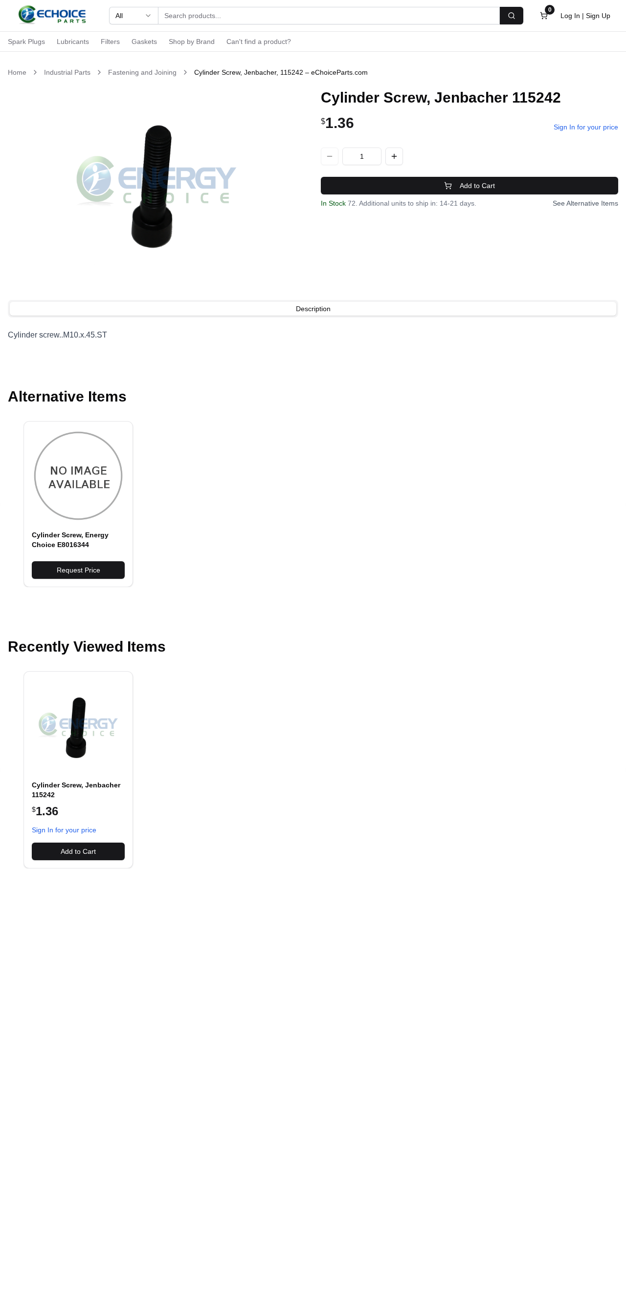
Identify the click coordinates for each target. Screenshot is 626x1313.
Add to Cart (477, 186)
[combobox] (133, 15)
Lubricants (73, 41)
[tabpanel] (313, 335)
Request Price (78, 570)
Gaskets (144, 41)
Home (17, 72)
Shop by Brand (192, 41)
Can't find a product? (258, 41)
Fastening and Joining (142, 72)
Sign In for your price (586, 127)
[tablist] (313, 309)
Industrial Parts (67, 72)
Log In (570, 16)
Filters (110, 41)
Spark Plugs (26, 41)
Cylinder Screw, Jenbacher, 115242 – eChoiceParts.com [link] (281, 72)
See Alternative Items (585, 203)
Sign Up (598, 16)
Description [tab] (313, 309)
